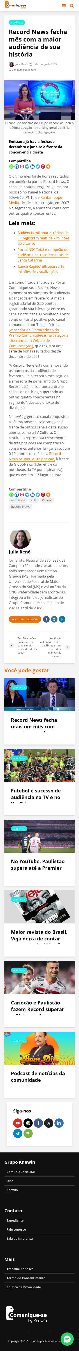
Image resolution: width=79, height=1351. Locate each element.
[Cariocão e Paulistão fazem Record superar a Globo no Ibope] (39, 977)
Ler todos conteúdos (25, 619)
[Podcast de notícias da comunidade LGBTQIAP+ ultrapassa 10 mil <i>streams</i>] (39, 1047)
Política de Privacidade (24, 1287)
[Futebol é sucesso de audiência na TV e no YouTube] (39, 765)
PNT (34, 500)
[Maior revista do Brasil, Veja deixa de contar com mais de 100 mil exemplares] (39, 906)
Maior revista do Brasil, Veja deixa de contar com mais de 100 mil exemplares (39, 941)
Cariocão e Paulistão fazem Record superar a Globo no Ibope (37, 1009)
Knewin (12, 1190)
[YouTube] (17, 1123)
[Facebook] (16, 166)
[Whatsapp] (11, 166)
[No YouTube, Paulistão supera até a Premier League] (39, 835)
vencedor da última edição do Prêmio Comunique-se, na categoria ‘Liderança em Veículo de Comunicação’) (38, 338)
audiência (18, 500)
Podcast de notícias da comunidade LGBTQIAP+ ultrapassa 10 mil (38, 1083)
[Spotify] (28, 1133)
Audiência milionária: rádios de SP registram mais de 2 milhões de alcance (44, 238)
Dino (10, 1181)
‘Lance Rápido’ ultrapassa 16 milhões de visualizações (41, 269)
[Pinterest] (43, 166)
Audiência (17, 22)
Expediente (15, 1220)
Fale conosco (16, 1229)
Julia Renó (21, 64)
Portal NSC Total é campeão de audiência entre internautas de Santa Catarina (43, 255)
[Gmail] (22, 166)
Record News (20, 506)
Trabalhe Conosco (20, 1269)
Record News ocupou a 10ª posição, (35, 456)
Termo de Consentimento (26, 1278)
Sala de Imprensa (20, 1238)
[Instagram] (28, 1123)
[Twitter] (38, 166)
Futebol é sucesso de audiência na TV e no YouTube (36, 797)
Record (47, 500)
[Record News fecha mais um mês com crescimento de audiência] (39, 694)
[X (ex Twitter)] (48, 1123)
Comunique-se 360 (21, 1172)
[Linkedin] (32, 166)
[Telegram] (27, 166)
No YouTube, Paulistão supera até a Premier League (38, 868)
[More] (48, 166)
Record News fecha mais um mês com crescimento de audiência (34, 729)
